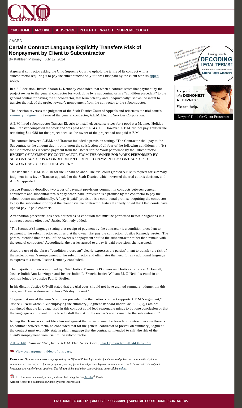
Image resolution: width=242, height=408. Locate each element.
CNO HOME (20, 30)
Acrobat (88, 377)
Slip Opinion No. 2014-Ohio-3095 (125, 343)
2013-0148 (18, 343)
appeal (154, 76)
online (122, 368)
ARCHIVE (43, 30)
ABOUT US (81, 401)
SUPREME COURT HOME (147, 401)
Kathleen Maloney (28, 59)
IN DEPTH (88, 30)
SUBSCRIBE (65, 30)
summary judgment (24, 115)
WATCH (106, 30)
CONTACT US (178, 401)
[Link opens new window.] (203, 119)
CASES (15, 41)
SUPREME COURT (132, 30)
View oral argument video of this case (42, 351)
